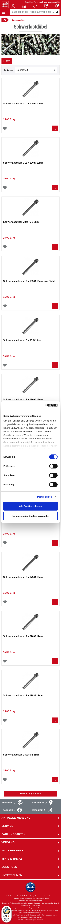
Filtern (6, 61)
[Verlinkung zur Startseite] (4, 20)
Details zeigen (44, 496)
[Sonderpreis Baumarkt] (5, 4)
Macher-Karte (12, 850)
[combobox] (35, 12)
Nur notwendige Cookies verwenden (30, 516)
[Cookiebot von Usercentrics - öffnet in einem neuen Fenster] (45, 406)
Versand (8, 842)
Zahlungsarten (13, 834)
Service (7, 825)
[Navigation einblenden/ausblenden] (3, 12)
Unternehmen (11, 875)
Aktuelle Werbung (15, 817)
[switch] (53, 466)
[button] (13, 6)
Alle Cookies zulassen (30, 506)
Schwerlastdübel (18, 20)
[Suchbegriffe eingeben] (57, 12)
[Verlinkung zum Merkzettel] (35, 6)
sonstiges (9, 866)
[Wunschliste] (5, 128)
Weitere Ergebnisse (30, 793)
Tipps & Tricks (12, 858)
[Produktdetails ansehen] (55, 128)
